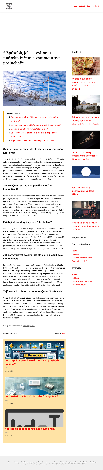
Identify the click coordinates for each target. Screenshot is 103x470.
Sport (89, 6)
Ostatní (82, 6)
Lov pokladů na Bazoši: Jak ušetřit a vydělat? (31, 396)
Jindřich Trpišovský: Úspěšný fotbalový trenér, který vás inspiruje (85, 155)
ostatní (64, 333)
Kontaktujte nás (29, 326)
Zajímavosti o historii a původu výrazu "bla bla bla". (34, 140)
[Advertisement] (51, 27)
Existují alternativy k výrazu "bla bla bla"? (29, 129)
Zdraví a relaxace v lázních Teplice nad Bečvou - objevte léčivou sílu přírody (85, 120)
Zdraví (96, 6)
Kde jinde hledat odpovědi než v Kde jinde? (30, 428)
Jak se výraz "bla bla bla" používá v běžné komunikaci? (36, 125)
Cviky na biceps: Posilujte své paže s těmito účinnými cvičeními (85, 226)
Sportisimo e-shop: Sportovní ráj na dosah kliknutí (83, 191)
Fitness (74, 6)
